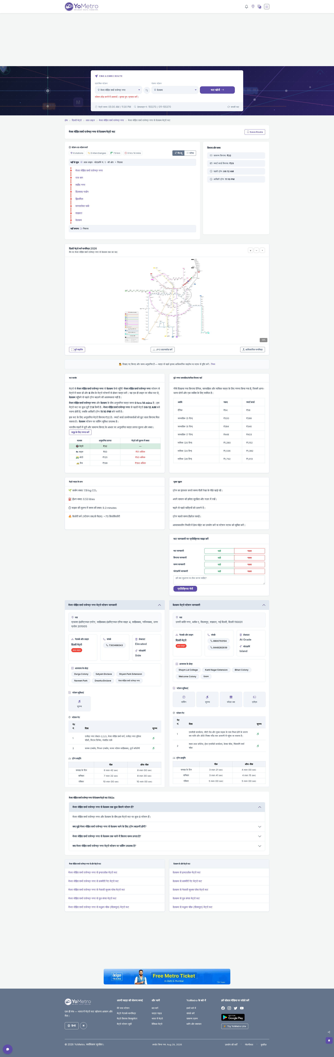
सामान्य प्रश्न (192, 1018)
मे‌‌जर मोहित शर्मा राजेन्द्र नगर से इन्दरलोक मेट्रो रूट (92, 872)
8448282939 (220, 647)
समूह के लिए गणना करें (80, 432)
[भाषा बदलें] (259, 6)
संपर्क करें (190, 1013)
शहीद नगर (80, 184)
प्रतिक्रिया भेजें (185, 588)
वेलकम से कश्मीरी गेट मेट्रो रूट (187, 881)
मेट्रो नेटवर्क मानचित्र (126, 1013)
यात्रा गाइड (157, 1013)
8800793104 (220, 640)
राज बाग (79, 177)
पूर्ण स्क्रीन (78, 349)
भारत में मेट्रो (157, 1018)
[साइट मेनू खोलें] (266, 6)
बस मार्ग (155, 1008)
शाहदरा (78, 213)
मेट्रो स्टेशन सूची (124, 1023)
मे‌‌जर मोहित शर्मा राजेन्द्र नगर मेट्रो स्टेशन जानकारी (92, 605)
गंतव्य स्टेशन (157, 83)
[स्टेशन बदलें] (147, 90)
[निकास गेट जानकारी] (81, 228)
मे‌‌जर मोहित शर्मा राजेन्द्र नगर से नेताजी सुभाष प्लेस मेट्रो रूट (96, 889)
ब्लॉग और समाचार (193, 1023)
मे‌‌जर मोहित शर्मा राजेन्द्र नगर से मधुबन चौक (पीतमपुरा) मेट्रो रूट (98, 907)
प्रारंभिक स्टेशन (101, 83)
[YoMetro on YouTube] (242, 1008)
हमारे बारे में (191, 1008)
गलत (250, 550)
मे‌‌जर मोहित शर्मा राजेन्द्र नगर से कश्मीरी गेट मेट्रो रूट (93, 881)
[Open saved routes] (329, 1040)
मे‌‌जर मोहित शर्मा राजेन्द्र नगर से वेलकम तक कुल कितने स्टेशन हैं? (103, 807)
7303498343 (116, 645)
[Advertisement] (167, 41)
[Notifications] (246, 6)
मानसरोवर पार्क (82, 206)
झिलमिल (79, 199)
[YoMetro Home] (81, 6)
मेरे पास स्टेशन (123, 1008)
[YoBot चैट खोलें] (8, 1049)
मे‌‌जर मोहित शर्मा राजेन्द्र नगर (89, 170)
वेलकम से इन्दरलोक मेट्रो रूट (187, 872)
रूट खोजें (215, 90)
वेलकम (78, 220)
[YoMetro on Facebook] (223, 1008)
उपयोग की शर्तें (231, 1044)
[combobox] (118, 90)
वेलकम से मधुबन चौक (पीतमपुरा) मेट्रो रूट (192, 907)
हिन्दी (73, 1025)
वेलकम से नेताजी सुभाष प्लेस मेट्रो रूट (190, 889)
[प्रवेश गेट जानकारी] (81, 162)
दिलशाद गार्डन (82, 191)
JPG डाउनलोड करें (164, 349)
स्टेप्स (191, 153)
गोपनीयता (249, 1044)
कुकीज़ (264, 1044)
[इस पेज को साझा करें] (329, 1032)
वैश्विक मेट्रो (157, 1023)
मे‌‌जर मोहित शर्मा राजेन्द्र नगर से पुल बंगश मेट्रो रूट (92, 898)
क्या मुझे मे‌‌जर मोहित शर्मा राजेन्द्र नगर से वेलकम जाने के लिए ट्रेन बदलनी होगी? (109, 826)
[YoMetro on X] (235, 1008)
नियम (213, 364)
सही (219, 550)
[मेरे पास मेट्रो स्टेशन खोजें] (252, 7)
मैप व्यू (180, 153)
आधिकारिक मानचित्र (254, 349)
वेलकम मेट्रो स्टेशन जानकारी (186, 605)
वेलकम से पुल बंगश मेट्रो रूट (186, 898)
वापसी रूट (235, 106)
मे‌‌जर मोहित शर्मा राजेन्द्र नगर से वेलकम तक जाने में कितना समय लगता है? (107, 836)
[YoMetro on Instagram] (229, 1008)
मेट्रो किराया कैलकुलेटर (127, 1018)
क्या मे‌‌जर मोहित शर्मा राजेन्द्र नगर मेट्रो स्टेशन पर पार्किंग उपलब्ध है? (104, 845)
